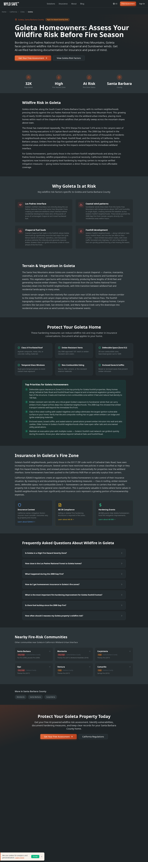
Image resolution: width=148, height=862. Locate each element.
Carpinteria (50, 697)
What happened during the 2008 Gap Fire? (44, 574)
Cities (22, 12)
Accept (35, 856)
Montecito (21, 697)
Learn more (19, 858)
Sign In (142, 4)
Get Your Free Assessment (31, 58)
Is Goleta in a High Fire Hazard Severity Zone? (46, 553)
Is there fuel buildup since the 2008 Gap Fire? (45, 605)
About (74, 3)
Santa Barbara (35, 697)
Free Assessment (128, 4)
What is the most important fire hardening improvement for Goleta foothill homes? (63, 595)
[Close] (42, 856)
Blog (82, 3)
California (13, 12)
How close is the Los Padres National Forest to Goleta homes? (53, 563)
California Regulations (93, 736)
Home (4, 12)
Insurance (63, 3)
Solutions (51, 3)
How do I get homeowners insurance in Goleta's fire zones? (52, 584)
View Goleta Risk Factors (69, 58)
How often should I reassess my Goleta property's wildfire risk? (54, 615)
